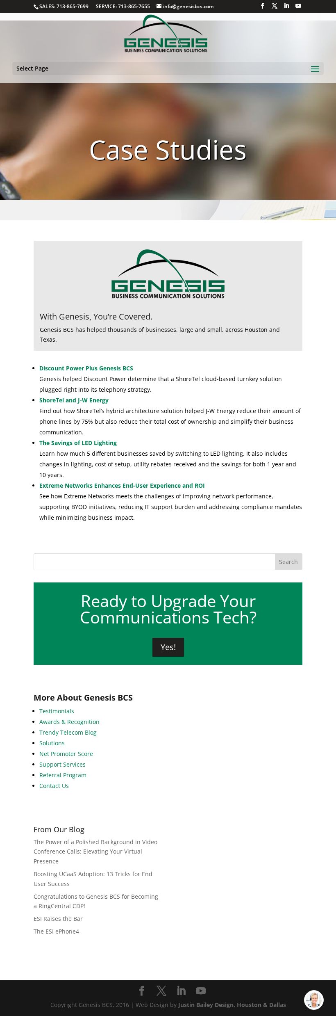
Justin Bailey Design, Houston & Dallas (232, 1005)
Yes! (168, 647)
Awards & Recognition (69, 722)
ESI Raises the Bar (58, 918)
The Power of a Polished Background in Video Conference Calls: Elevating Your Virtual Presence (95, 851)
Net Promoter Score (66, 754)
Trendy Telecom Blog (68, 732)
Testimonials (56, 711)
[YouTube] (298, 6)
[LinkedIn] (286, 6)
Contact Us (54, 786)
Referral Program (62, 775)
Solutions (52, 743)
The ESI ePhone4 (56, 931)
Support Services (62, 764)
